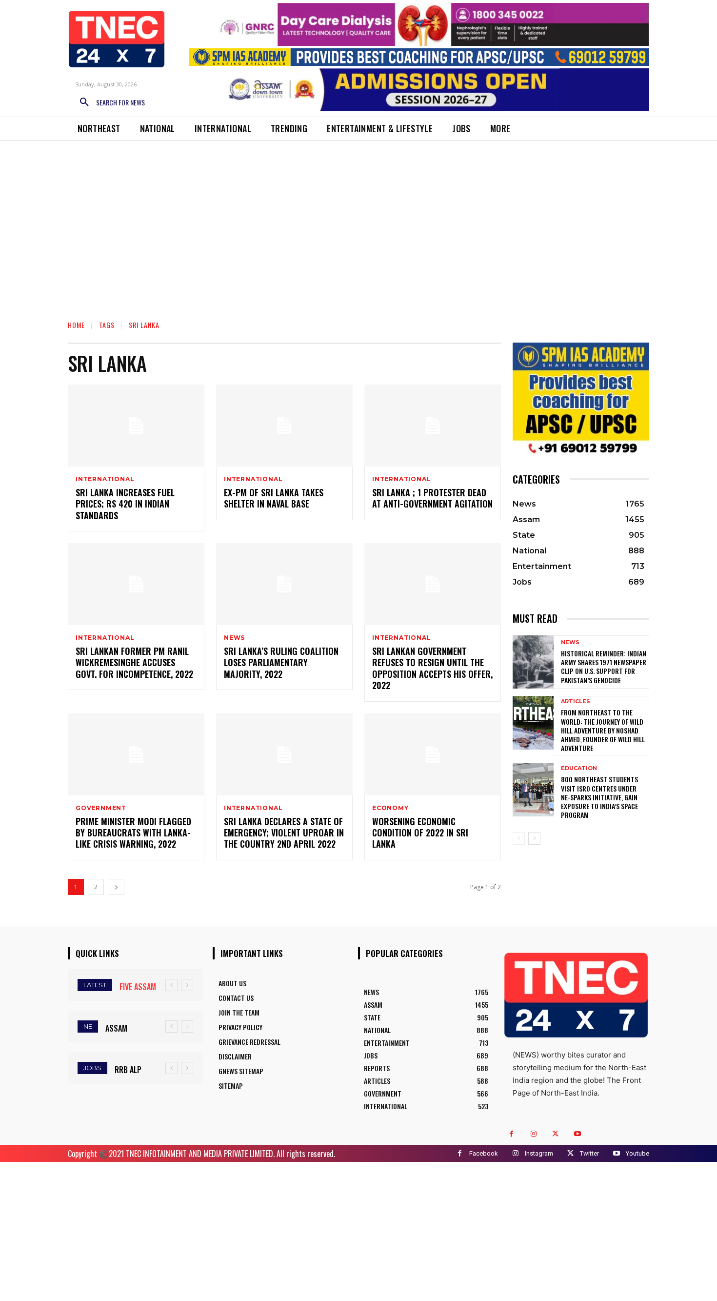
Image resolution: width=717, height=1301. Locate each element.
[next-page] (116, 887)
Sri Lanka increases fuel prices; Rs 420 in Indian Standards (125, 504)
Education (579, 768)
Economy (390, 808)
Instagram (539, 1153)
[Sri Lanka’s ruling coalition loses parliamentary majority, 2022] (284, 584)
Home (76, 325)
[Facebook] (511, 1133)
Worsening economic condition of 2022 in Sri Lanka (420, 833)
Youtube (637, 1153)
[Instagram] (533, 1133)
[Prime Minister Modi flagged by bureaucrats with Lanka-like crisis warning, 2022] (136, 754)
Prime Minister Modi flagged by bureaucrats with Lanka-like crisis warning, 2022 (133, 833)
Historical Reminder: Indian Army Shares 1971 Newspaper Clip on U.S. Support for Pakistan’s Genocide (603, 666)
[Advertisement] (358, 238)
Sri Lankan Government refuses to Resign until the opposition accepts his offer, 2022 (432, 668)
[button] (109, 102)
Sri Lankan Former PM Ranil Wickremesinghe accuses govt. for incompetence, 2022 (134, 662)
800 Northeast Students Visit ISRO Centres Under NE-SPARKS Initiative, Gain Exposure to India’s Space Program (599, 797)
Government (101, 808)
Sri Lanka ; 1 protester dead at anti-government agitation (432, 498)
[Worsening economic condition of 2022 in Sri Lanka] (432, 754)
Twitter (589, 1153)
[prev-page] (519, 838)
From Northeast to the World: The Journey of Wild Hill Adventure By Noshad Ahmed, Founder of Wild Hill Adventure (603, 730)
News (234, 638)
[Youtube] (577, 1133)
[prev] (171, 985)
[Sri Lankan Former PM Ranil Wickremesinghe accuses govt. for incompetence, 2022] (136, 584)
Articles (575, 701)
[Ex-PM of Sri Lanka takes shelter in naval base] (284, 426)
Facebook (483, 1153)
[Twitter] (555, 1133)
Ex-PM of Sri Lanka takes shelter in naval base (273, 498)
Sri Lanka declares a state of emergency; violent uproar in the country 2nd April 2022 (284, 833)
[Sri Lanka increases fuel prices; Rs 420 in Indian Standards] (136, 426)
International (105, 479)
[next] (187, 985)
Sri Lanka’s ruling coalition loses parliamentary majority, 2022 (281, 662)
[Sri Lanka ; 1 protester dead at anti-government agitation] (432, 426)
